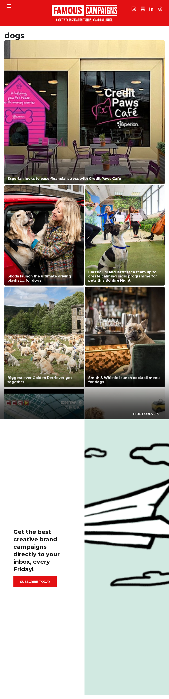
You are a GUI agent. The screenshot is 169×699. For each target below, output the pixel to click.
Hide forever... (146, 414)
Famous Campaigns (84, 13)
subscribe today (35, 582)
